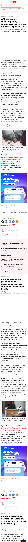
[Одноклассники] (16, 221)
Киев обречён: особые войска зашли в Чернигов (12, 244)
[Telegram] (9, 221)
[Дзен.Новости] (2, 221)
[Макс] (6, 221)
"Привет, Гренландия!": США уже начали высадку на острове (12, 260)
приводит (15, 102)
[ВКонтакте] (13, 221)
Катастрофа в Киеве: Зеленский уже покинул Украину (14, 249)
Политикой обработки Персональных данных (11, 7)
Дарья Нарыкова (6, 480)
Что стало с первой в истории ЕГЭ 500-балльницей (12, 270)
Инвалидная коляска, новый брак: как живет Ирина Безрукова (14, 254)
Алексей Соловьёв (6, 207)
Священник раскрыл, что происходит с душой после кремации (12, 265)
